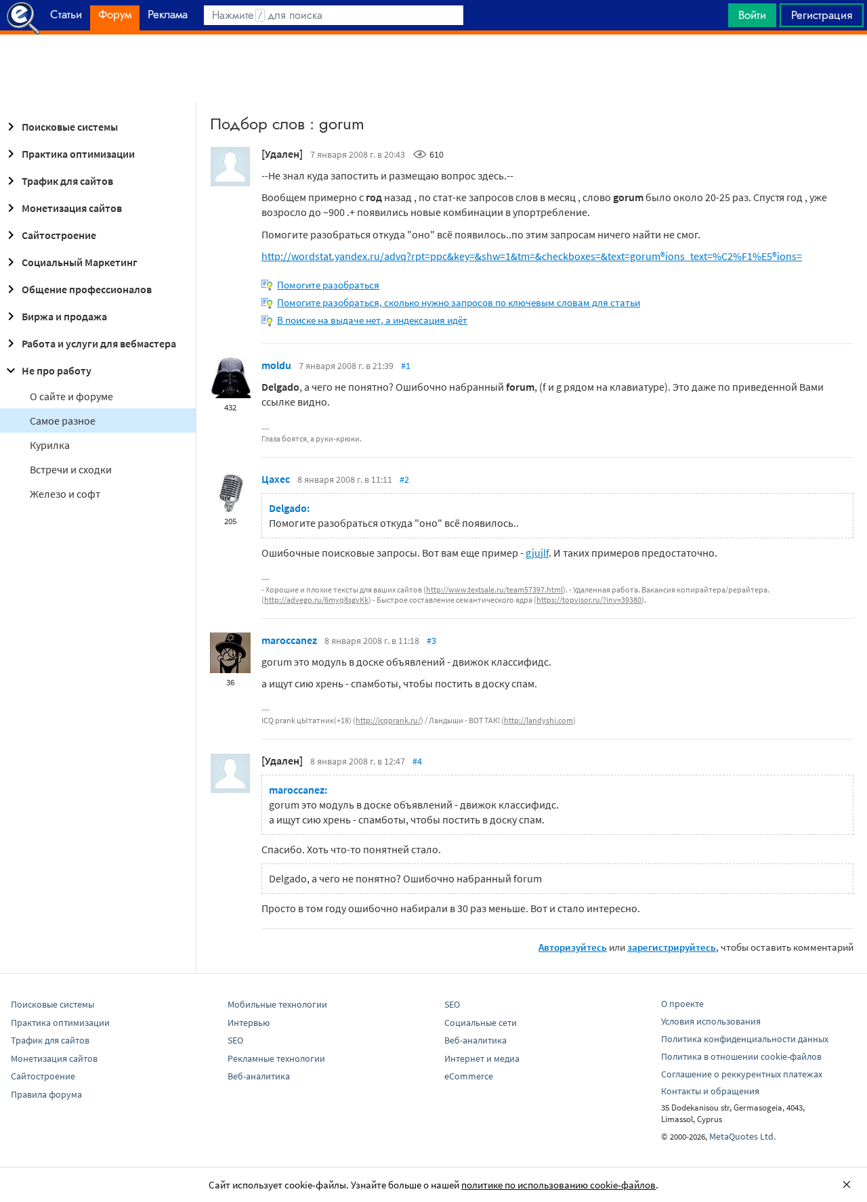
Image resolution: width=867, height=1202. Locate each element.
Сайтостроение (59, 235)
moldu (276, 365)
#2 (404, 479)
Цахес (275, 479)
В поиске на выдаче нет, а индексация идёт (372, 320)
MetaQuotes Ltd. (742, 1136)
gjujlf (537, 552)
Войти (752, 15)
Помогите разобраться (328, 284)
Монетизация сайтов (72, 208)
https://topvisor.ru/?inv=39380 (588, 600)
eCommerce (468, 1076)
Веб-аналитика (259, 1076)
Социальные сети (480, 1022)
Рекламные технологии (276, 1058)
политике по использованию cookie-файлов (558, 1184)
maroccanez (289, 640)
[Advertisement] (433, 68)
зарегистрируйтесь (671, 947)
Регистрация (821, 15)
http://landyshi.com (538, 720)
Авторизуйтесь (572, 947)
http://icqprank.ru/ (388, 720)
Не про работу (56, 370)
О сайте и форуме (71, 396)
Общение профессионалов (87, 289)
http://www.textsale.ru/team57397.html (494, 589)
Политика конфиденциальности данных (744, 1039)
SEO (235, 1040)
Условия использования (711, 1021)
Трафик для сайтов (67, 181)
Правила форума (46, 1094)
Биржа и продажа (64, 316)
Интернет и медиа (482, 1058)
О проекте (682, 1003)
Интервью (249, 1022)
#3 (431, 641)
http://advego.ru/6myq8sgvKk (316, 600)
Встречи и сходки (71, 469)
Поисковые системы (70, 126)
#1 (405, 366)
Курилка (50, 445)
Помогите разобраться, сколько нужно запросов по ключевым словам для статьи (458, 302)
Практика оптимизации (78, 153)
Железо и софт (65, 493)
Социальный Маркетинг (80, 262)
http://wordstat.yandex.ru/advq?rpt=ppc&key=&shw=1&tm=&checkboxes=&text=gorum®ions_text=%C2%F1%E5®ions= (531, 256)
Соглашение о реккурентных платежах (741, 1074)
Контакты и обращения (710, 1091)
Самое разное (63, 420)
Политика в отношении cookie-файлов (741, 1056)
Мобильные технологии (277, 1004)
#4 (417, 761)
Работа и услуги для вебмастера (99, 343)
